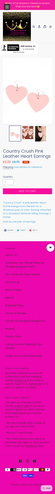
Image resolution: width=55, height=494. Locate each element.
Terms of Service (15, 313)
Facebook (31, 446)
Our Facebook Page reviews (22, 274)
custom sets (21, 406)
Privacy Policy (13, 336)
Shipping (8, 167)
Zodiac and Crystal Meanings (23, 356)
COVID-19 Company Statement (25, 321)
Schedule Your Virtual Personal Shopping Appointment (24, 264)
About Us (11, 255)
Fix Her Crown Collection (31, 484)
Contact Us (12, 282)
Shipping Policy (14, 305)
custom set (35, 383)
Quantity (8, 176)
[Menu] (50, 26)
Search (9, 298)
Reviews (10, 329)
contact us (20, 380)
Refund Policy (13, 290)
